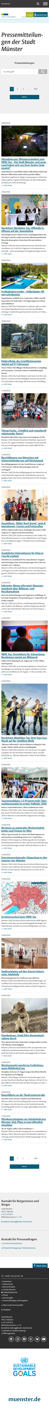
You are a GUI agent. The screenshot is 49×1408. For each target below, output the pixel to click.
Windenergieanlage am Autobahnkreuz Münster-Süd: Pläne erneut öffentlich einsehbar (23, 1122)
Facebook (24, 1339)
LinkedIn (11, 1339)
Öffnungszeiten (9, 1333)
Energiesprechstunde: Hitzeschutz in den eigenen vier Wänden (24, 859)
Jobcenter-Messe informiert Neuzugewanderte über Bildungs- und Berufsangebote (22, 588)
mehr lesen (7, 185)
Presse (5, 1295)
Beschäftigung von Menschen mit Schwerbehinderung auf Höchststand (22, 459)
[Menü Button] (45, 3)
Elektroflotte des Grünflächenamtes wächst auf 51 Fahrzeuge (21, 363)
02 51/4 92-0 (8, 1214)
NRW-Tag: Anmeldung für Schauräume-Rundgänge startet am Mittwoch (23, 656)
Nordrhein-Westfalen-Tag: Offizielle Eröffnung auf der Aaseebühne (23, 229)
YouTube (43, 1339)
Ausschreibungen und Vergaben (15, 1300)
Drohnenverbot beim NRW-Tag (18, 916)
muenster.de (5, 4)
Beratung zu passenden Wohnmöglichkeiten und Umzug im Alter (23, 829)
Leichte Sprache (9, 1289)
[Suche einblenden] (38, 3)
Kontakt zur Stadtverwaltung (14, 1331)
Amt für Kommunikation (12, 1243)
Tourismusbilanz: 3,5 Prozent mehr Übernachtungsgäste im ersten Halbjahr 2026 (24, 802)
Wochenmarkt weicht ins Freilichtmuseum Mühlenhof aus (22, 1067)
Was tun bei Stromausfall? (13, 1305)
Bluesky (37, 1339)
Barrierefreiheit (9, 1287)
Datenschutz (8, 1284)
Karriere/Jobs (8, 1298)
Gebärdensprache (10, 1292)
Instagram (17, 1339)
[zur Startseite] (37, 14)
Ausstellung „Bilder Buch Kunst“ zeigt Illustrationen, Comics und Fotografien (23, 525)
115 (20, 1217)
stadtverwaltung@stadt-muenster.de (17, 1222)
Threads (30, 1339)
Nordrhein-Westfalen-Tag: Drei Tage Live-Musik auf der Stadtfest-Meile (24, 739)
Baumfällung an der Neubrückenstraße (23, 1094)
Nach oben (41, 1266)
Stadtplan (7, 1310)
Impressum (7, 1281)
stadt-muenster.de (14, 1276)
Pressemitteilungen (24, 63)
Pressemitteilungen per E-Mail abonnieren (19, 1248)
